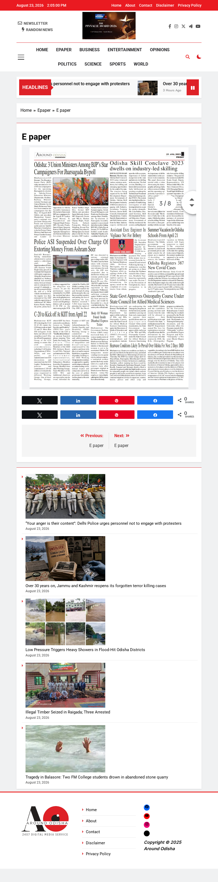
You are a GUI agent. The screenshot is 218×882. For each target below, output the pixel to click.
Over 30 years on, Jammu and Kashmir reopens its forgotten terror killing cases (96, 585)
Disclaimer (165, 5)
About (130, 5)
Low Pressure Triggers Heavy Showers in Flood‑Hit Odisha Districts (85, 649)
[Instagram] (147, 824)
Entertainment (125, 49)
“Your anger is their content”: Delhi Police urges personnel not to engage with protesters (104, 523)
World (141, 64)
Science (93, 64)
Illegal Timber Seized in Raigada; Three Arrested (68, 712)
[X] (147, 833)
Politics (67, 64)
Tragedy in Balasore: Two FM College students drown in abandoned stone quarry (97, 777)
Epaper (64, 49)
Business (89, 49)
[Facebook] (147, 807)
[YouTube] (147, 816)
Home (116, 5)
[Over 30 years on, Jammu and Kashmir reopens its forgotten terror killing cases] (132, 91)
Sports (118, 64)
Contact (145, 5)
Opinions (160, 49)
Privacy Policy (190, 5)
